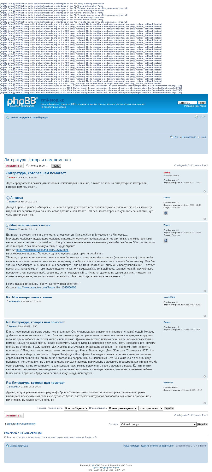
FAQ (176, 137)
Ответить (9, 164)
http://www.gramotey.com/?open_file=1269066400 (46, 287)
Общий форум (40, 117)
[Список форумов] (23, 101)
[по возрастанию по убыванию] (156, 408)
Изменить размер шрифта (203, 117)
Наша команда (131, 445)
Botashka (14, 387)
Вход (203, 137)
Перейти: (113, 424)
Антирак (16, 197)
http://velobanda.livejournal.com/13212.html (42, 249)
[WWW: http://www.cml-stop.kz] (166, 213)
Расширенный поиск (195, 106)
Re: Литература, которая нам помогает (35, 322)
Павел (12, 202)
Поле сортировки (98, 408)
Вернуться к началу (205, 191)
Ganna (12, 326)
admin (12, 178)
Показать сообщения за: (50, 408)
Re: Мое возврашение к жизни (29, 297)
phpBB (95, 465)
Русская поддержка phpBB (106, 467)
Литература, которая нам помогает (37, 159)
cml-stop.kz (52, 100)
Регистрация (189, 137)
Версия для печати (196, 117)
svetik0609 (14, 301)
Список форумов (20, 117)
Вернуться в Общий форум (21, 423)
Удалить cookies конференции (157, 445)
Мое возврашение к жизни (30, 225)
